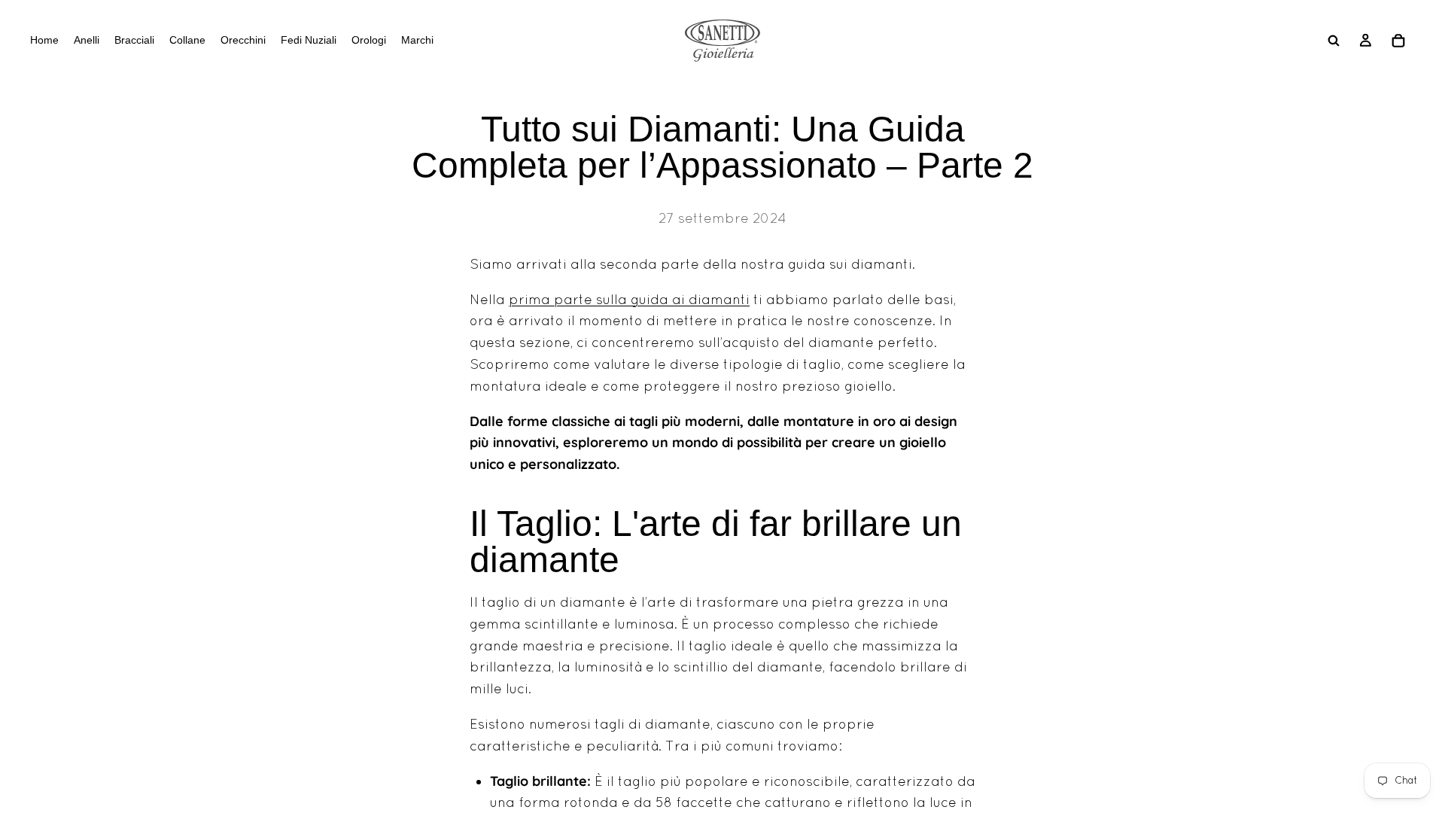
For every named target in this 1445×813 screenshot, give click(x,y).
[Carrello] (1398, 40)
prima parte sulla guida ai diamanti (629, 299)
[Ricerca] (1333, 40)
